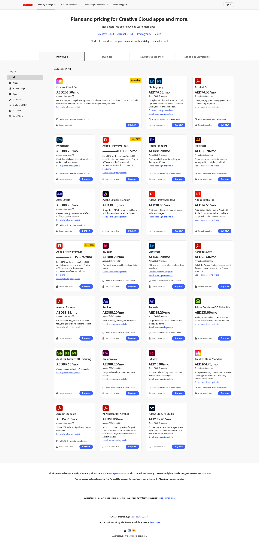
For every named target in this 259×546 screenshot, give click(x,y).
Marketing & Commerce (95, 4)
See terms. (107, 169)
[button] (125, 530)
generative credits (121, 473)
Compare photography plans (161, 110)
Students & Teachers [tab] (152, 56)
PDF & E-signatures (69, 4)
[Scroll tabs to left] (2, 56)
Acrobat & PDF (125, 34)
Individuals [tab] (62, 56)
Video (158, 34)
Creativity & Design (45, 4)
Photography (144, 34)
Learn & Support (120, 4)
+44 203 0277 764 (142, 517)
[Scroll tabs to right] (256, 56)
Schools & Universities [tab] (197, 56)
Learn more (206, 473)
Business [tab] (107, 56)
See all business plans (166, 498)
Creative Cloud (106, 34)
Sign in (229, 4)
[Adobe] (28, 4)
